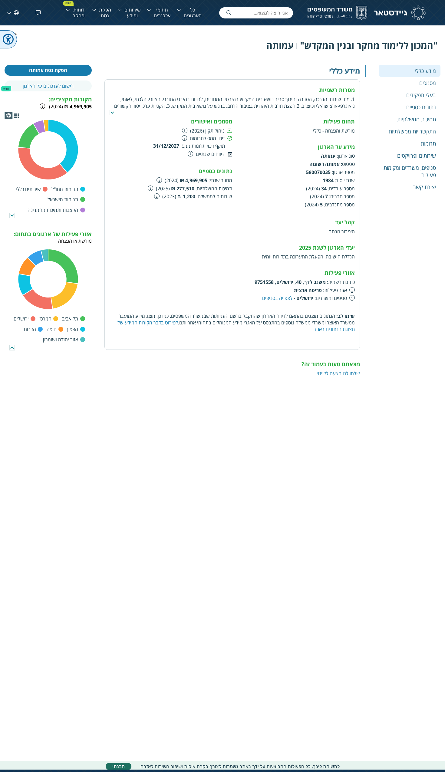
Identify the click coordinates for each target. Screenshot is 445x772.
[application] (12, 115)
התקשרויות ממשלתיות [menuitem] (412, 131)
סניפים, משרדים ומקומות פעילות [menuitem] (410, 171)
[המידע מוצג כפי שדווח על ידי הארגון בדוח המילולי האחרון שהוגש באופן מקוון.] (159, 180)
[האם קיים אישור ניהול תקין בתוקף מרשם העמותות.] (184, 130)
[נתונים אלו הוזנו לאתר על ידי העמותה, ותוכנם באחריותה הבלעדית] (352, 289)
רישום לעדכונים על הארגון (48, 86)
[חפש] (229, 13)
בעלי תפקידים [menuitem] (421, 94)
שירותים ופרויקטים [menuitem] (416, 155)
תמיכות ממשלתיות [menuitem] (416, 119)
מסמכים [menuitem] (427, 82)
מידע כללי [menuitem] (425, 70)
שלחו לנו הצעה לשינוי (338, 373)
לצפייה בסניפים (278, 298)
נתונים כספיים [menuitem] (421, 106)
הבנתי (118, 766)
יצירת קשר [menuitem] (424, 186)
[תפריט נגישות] (8, 39)
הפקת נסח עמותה (48, 70)
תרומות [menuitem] (428, 143)
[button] (37, 13)
